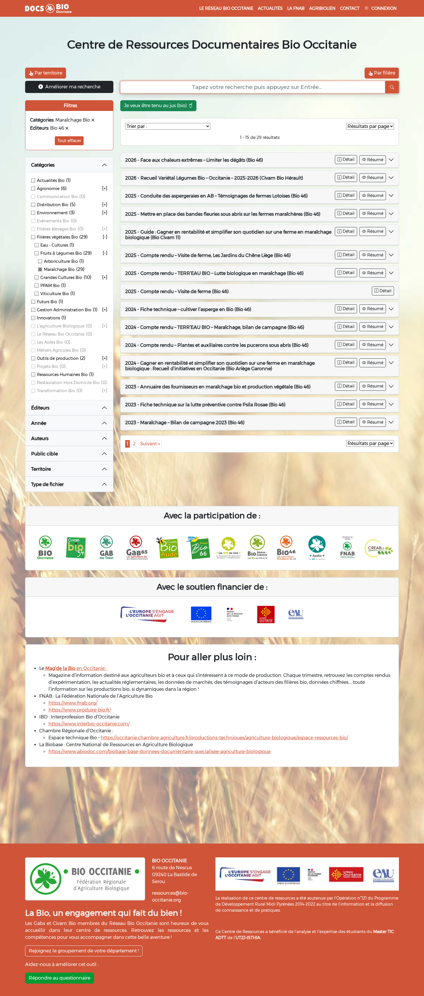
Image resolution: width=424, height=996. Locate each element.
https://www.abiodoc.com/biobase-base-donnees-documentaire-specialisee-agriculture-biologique (159, 751)
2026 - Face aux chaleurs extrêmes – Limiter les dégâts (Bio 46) (194, 160)
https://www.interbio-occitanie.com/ (89, 724)
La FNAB (296, 8)
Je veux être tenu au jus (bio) (156, 105)
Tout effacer (69, 140)
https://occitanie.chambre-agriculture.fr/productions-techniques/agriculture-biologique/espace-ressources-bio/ (224, 737)
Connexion (383, 8)
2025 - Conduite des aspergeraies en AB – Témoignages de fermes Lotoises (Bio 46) (216, 196)
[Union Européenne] (201, 614)
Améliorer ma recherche (72, 87)
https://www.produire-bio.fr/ (79, 710)
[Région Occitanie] (266, 614)
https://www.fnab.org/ (72, 703)
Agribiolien (322, 8)
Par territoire (47, 73)
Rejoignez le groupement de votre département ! (84, 951)
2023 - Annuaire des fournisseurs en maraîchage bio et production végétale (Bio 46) (218, 387)
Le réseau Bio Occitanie (226, 8)
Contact (349, 8)
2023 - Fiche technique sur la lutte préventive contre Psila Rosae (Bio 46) (205, 404)
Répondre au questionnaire (59, 978)
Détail (348, 159)
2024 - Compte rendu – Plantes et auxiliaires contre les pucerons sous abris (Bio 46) (217, 345)
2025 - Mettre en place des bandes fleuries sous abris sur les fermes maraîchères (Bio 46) (222, 214)
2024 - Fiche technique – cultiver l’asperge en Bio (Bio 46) (188, 309)
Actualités (270, 8)
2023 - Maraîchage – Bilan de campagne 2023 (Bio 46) (185, 422)
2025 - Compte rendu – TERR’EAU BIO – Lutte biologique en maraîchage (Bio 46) (214, 273)
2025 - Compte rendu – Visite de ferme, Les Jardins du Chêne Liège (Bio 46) (208, 255)
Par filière (384, 73)
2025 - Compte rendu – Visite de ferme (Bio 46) (177, 291)
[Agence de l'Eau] (296, 614)
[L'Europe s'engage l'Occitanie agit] (148, 614)
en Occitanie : (75, 668)
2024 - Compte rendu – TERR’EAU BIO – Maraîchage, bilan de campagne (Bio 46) (214, 327)
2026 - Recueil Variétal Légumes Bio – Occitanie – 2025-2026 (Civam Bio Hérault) (214, 178)
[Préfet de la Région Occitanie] (234, 614)
